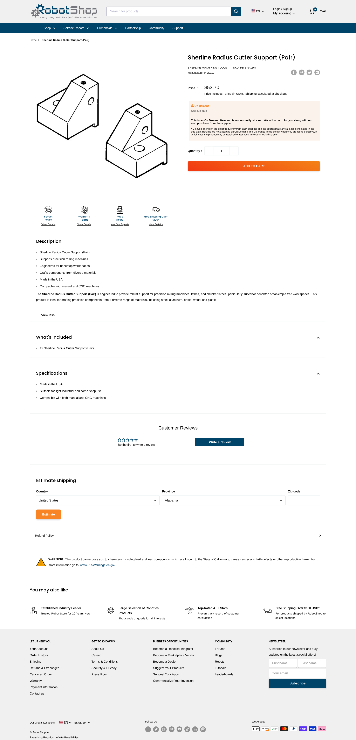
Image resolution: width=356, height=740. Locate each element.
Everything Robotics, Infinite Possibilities (54, 737)
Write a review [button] (220, 442)
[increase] (234, 151)
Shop (48, 28)
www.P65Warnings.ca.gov (97, 565)
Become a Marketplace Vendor (174, 655)
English (81, 722)
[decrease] (209, 151)
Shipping (35, 661)
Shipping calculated (258, 93)
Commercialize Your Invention (173, 680)
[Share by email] (317, 72)
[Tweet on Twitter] (309, 72)
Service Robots (74, 28)
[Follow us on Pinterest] (171, 729)
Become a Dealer (165, 661)
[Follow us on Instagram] (164, 729)
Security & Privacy (104, 668)
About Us (97, 648)
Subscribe (297, 683)
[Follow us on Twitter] (156, 729)
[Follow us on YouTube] (179, 729)
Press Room (100, 674)
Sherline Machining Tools (207, 67)
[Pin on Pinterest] (301, 72)
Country (42, 491)
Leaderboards (224, 674)
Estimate (48, 514)
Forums (220, 648)
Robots (220, 661)
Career (96, 655)
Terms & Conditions (104, 661)
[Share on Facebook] (294, 72)
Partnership (133, 28)
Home (33, 40)
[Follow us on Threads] (203, 729)
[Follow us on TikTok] (187, 729)
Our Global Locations (42, 722)
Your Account (39, 648)
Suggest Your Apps (166, 674)
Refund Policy (44, 535)
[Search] (236, 11)
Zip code (294, 491)
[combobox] (169, 11)
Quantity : (195, 150)
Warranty (36, 680)
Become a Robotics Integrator (173, 648)
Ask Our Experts (120, 224)
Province (168, 491)
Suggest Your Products (168, 668)
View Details (48, 224)
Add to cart (254, 166)
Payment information (43, 687)
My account (282, 13)
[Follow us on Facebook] (148, 729)
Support (177, 28)
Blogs (218, 655)
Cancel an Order (41, 674)
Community (156, 28)
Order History (39, 655)
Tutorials (220, 668)
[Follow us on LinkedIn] (195, 729)
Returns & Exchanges (44, 668)
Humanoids (105, 28)
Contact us (37, 693)
